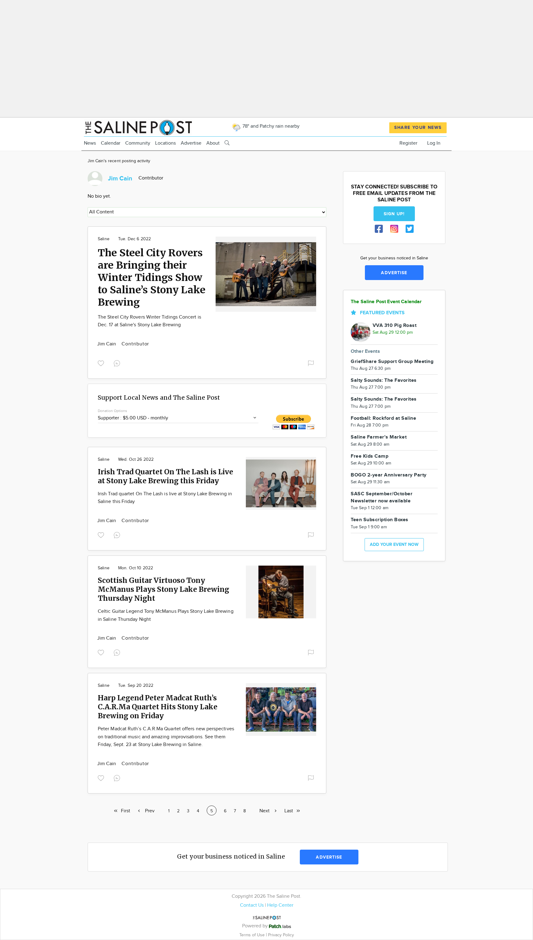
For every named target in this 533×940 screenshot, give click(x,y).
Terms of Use (252, 935)
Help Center (280, 905)
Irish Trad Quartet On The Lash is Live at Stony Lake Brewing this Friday (165, 476)
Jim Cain (107, 344)
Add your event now (394, 544)
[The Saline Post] (138, 127)
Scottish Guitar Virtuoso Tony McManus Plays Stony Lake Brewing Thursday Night (163, 589)
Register (408, 143)
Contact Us (252, 905)
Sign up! (394, 213)
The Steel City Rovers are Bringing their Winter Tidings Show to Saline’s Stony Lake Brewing (151, 277)
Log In (433, 143)
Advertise (191, 143)
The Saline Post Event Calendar (386, 302)
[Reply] (118, 362)
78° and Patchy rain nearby (270, 126)
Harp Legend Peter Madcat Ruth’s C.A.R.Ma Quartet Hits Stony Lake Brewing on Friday (157, 706)
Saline (103, 239)
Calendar (110, 143)
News (90, 143)
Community (137, 143)
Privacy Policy (281, 935)
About (213, 143)
